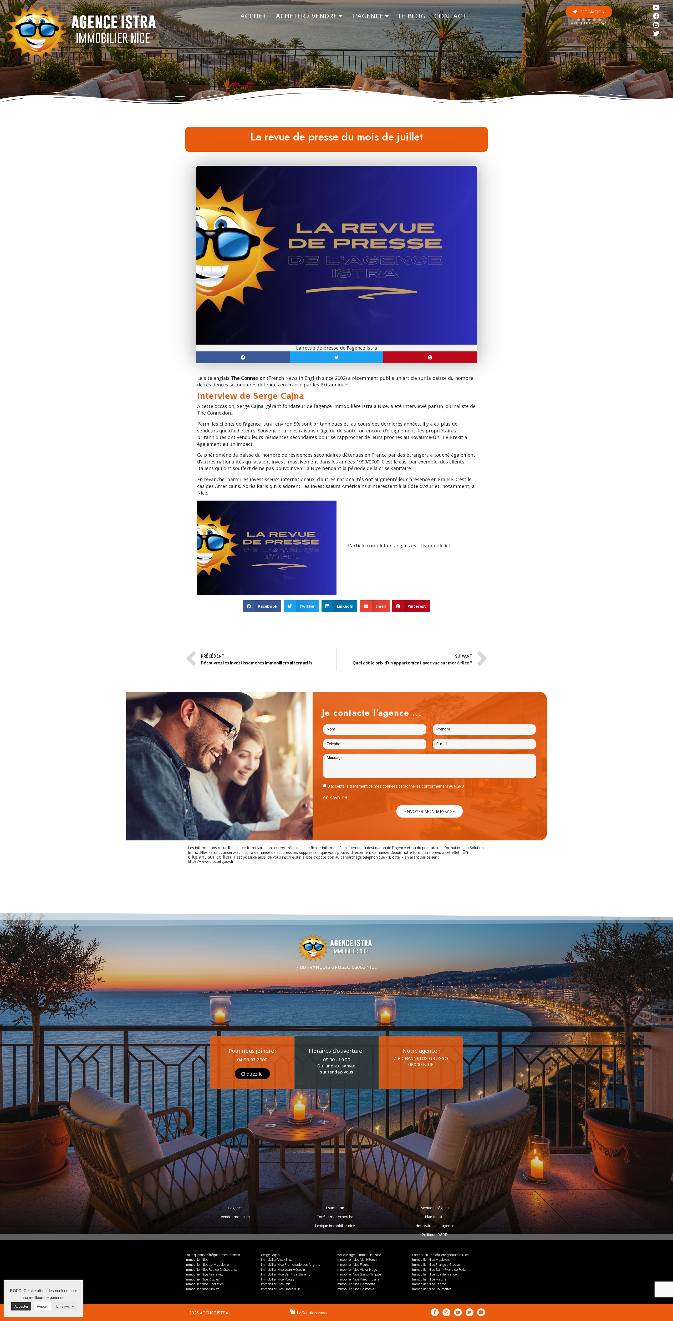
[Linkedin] (481, 1312)
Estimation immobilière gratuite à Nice (440, 1255)
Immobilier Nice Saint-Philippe (358, 1274)
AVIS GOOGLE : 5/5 (589, 23)
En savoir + (65, 1306)
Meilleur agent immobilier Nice (358, 1255)
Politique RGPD (435, 1234)
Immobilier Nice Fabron (429, 1284)
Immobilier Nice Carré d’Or (280, 1289)
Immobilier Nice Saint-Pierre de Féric (439, 1270)
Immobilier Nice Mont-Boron (356, 1260)
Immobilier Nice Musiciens (431, 1260)
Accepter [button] (21, 1306)
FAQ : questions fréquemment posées (212, 1255)
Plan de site (435, 1216)
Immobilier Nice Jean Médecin (283, 1270)
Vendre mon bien (235, 1216)
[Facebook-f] (435, 1312)
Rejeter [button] (42, 1306)
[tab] (254, 16)
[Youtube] (656, 7)
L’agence (235, 1207)
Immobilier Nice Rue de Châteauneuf (212, 1270)
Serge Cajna (270, 1255)
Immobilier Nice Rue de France (434, 1274)
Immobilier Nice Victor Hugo (356, 1270)
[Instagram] (656, 25)
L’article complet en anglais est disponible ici (399, 545)
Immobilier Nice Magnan (430, 1279)
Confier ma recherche (335, 1216)
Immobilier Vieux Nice (276, 1260)
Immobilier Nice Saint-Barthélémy (285, 1274)
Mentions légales (434, 1207)
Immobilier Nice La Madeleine (207, 1265)
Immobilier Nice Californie (355, 1289)
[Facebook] (656, 16)
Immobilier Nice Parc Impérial (358, 1279)
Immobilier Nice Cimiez (202, 1289)
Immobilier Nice (196, 1260)
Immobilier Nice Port (275, 1284)
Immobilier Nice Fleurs (352, 1265)
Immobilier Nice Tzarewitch (205, 1274)
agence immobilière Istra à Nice (352, 406)
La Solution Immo (312, 1312)
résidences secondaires (314, 455)
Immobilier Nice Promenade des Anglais (290, 1265)
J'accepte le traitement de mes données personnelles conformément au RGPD (396, 786)
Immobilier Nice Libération (204, 1284)
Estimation (335, 1207)
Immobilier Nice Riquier (202, 1279)
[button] (588, 12)
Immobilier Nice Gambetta (355, 1284)
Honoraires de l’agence (434, 1225)
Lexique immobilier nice (335, 1225)
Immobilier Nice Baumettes (432, 1289)
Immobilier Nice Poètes (277, 1279)
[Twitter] (656, 33)
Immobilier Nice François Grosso (436, 1265)
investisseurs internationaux (282, 479)
